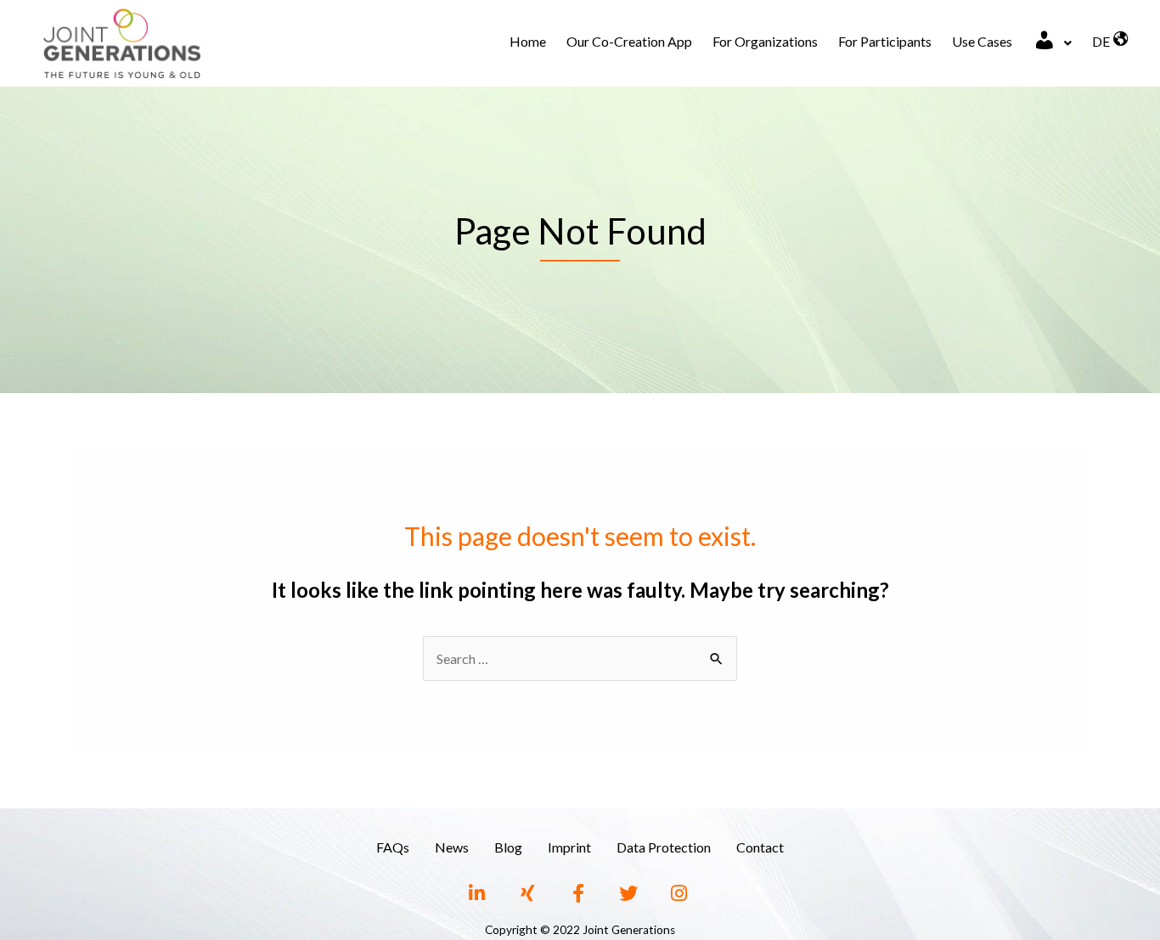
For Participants (885, 41)
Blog (508, 847)
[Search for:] (580, 658)
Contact (760, 847)
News (452, 847)
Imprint (569, 847)
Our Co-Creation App (629, 41)
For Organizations (765, 41)
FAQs (392, 847)
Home (528, 41)
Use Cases (982, 41)
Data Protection (664, 847)
